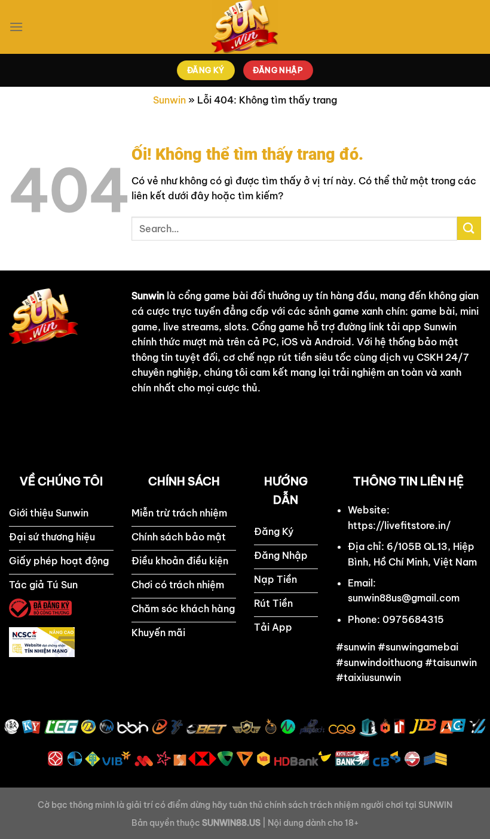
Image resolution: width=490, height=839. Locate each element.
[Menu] (16, 26)
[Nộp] (469, 228)
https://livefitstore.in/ (399, 525)
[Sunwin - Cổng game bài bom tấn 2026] (245, 27)
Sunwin (169, 100)
